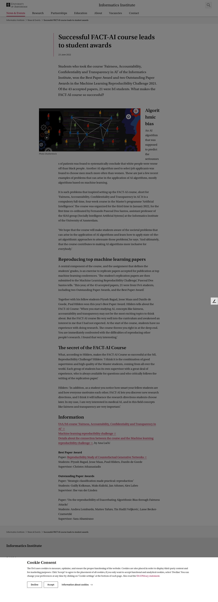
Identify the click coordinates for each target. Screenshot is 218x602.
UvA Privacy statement (148, 576)
